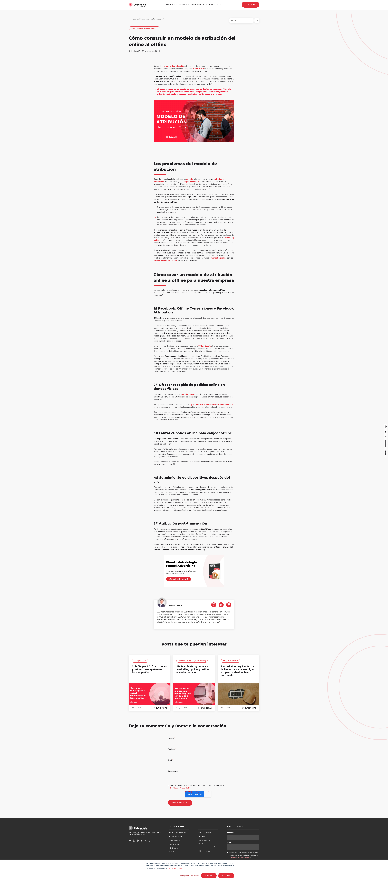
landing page (188, 394)
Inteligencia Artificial (230, 661)
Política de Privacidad (179, 788)
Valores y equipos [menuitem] (174, 840)
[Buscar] (256, 20)
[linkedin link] (213, 605)
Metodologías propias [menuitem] (175, 836)
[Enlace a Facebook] (141, 840)
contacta (250, 4)
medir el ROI (198, 69)
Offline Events (204, 346)
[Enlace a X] (145, 840)
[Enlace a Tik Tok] (150, 840)
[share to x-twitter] (385, 436)
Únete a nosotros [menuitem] (174, 844)
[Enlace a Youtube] (130, 840)
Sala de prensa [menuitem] (173, 848)
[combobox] (241, 20)
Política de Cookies (174, 868)
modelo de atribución (174, 66)
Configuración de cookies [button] (189, 876)
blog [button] (219, 5)
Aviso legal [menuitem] (201, 836)
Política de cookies (204, 851)
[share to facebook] (385, 431)
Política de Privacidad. (240, 858)
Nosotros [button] (170, 5)
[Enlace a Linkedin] (137, 840)
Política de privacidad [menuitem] (204, 833)
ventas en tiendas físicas (165, 260)
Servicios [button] (183, 5)
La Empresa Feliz (140, 661)
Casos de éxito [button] (197, 5)
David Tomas (161, 708)
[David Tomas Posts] (228, 605)
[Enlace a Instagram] (134, 840)
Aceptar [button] (208, 876)
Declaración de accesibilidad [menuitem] (207, 847)
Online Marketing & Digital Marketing (144, 28)
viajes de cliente (191, 181)
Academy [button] (209, 5)
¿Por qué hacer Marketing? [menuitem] (177, 833)
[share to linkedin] (385, 426)
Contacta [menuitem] (172, 852)
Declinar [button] (226, 876)
